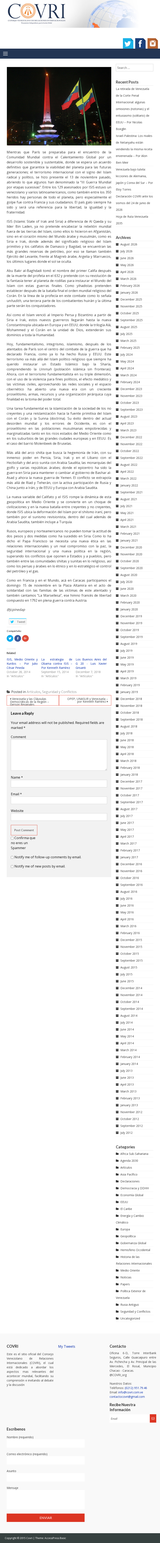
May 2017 (127, 830)
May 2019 (127, 664)
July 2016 (126, 898)
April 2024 (127, 368)
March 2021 (128, 527)
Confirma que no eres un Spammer (23, 843)
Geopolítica (128, 1236)
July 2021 (126, 506)
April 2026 (127, 272)
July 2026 (126, 251)
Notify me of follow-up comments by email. (47, 857)
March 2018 (128, 761)
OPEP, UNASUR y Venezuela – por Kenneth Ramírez (87, 700)
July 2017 (126, 816)
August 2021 (128, 499)
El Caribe (126, 1209)
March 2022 (128, 478)
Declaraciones (130, 1181)
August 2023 (128, 416)
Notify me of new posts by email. (39, 866)
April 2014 (127, 1043)
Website (17, 810)
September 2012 (131, 1126)
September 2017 (131, 802)
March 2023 (128, 430)
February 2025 (130, 348)
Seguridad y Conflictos (59, 691)
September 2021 (131, 492)
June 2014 (127, 1029)
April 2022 (127, 472)
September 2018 (131, 719)
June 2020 (127, 589)
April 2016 (127, 919)
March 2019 (128, 678)
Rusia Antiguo (129, 1305)
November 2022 (131, 444)
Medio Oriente (130, 1270)
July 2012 (126, 1133)
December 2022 (131, 437)
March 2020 (128, 595)
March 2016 (128, 926)
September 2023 (131, 410)
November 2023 (131, 396)
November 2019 (131, 623)
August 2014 (128, 1016)
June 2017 (127, 823)
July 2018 (126, 733)
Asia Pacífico (129, 1174)
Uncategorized (130, 1318)
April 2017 (127, 836)
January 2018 (129, 775)
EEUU (124, 1202)
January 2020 (129, 609)
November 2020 (131, 554)
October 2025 (129, 313)
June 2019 (127, 657)
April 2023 (127, 423)
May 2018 (127, 747)
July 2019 (126, 651)
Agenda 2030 (129, 1161)
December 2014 (131, 988)
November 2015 (131, 947)
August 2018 (128, 726)
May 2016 (127, 912)
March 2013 (128, 1091)
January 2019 (129, 692)
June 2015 (127, 981)
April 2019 (127, 671)
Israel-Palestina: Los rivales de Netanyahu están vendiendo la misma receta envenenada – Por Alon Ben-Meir (134, 149)
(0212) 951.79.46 (136, 1388)
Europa (125, 1229)
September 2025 (131, 320)
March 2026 (128, 279)
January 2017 (129, 857)
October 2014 (129, 1002)
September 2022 (131, 458)
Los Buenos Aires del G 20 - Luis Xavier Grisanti (91, 663)
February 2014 (130, 1057)
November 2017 (131, 788)
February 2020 (130, 602)
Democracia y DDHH (134, 1188)
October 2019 (129, 630)
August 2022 (128, 465)
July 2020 (126, 582)
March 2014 (128, 1050)
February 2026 (130, 286)
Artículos (33, 691)
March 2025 (128, 341)
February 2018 (130, 768)
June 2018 (127, 740)
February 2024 (130, 382)
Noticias (125, 1277)
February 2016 (130, 933)
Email (16, 794)
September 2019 (131, 637)
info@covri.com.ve (130, 1392)
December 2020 (131, 547)
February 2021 (130, 533)
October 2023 (129, 403)
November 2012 (131, 1112)
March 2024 (128, 375)
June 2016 (127, 905)
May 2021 (127, 513)
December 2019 (131, 616)
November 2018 (131, 706)
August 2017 (128, 809)
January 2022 (129, 485)
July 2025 (126, 334)
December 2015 (131, 940)
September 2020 (131, 568)
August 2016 (128, 892)
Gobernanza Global (133, 1243)
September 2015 (131, 960)
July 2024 (126, 354)
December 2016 (131, 864)
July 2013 (126, 1071)
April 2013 (127, 1084)
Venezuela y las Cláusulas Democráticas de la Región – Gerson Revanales (29, 701)
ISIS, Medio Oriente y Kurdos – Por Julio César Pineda (22, 663)
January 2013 (129, 1105)
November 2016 (131, 871)
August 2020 (128, 575)
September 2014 (131, 1009)
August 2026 (128, 244)
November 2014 (131, 995)
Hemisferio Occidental (135, 1250)
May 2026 (127, 265)
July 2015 (126, 974)
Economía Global (131, 1195)
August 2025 (128, 327)
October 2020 (129, 561)
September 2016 (131, 885)
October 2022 (129, 451)
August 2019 (128, 644)
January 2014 (129, 1064)
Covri (29, 1538)
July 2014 (126, 1022)
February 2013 (130, 1098)
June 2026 (127, 258)
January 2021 (129, 540)
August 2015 (128, 967)
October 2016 (129, 878)
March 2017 (128, 843)
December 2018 (131, 699)
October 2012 (129, 1119)
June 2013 (127, 1078)
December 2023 (131, 389)
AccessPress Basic (55, 1538)
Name (17, 777)
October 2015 (129, 954)
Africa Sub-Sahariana (134, 1154)
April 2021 (127, 520)
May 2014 (127, 1036)
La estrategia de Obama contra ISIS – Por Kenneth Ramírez (56, 663)
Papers (125, 1284)
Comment (18, 737)
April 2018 (127, 754)
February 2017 (130, 850)
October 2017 (129, 795)
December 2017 (131, 781)
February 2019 (130, 685)
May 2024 (127, 361)
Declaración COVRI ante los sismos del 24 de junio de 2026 (134, 203)
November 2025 (131, 306)
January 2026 (129, 292)
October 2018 (129, 713)
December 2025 (131, 299)
